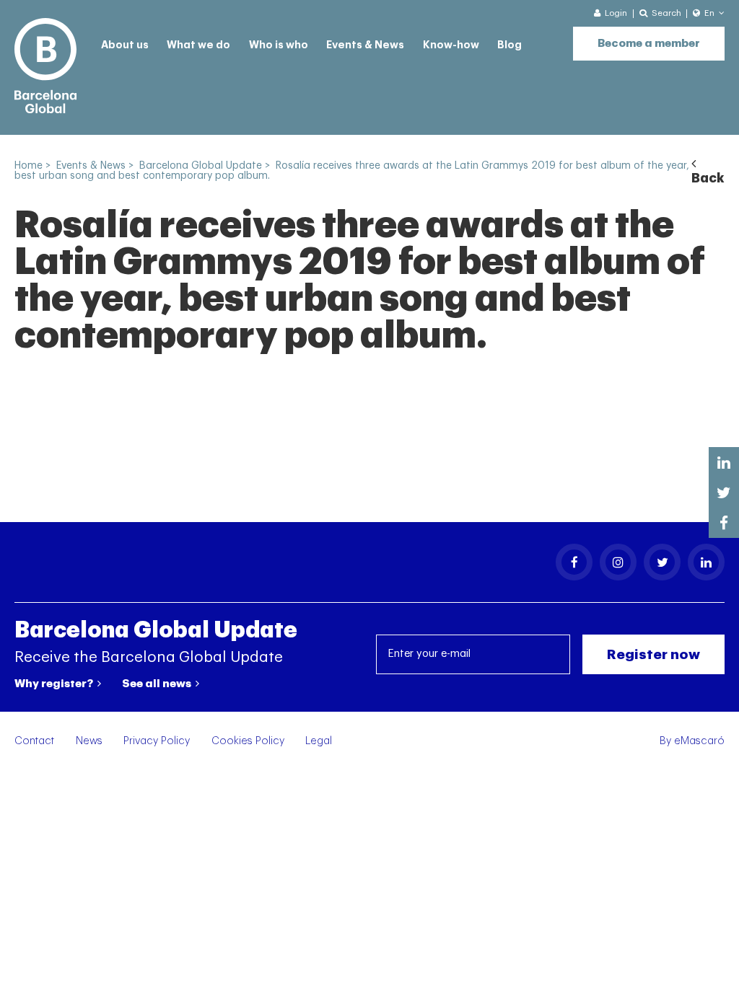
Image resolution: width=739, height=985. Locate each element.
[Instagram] (618, 562)
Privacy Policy (156, 741)
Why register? (54, 683)
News (89, 741)
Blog (509, 45)
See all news (157, 683)
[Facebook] (574, 562)
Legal (318, 741)
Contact (34, 741)
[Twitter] (662, 562)
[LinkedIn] (706, 562)
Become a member (649, 43)
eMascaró (699, 741)
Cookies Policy (247, 741)
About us (125, 45)
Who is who (278, 45)
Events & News (365, 45)
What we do (198, 45)
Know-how (451, 45)
